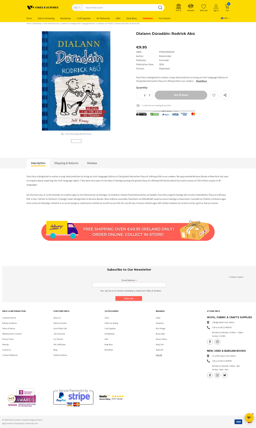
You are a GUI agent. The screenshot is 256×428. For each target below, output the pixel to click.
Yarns (107, 318)
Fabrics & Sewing (111, 323)
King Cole (160, 344)
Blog (55, 350)
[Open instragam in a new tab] (217, 342)
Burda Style (160, 334)
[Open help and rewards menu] (249, 417)
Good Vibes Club (60, 328)
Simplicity (160, 323)
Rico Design (160, 328)
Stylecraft (159, 350)
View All (159, 355)
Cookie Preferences (9, 355)
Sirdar (158, 318)
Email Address (129, 280)
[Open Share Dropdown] (225, 95)
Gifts (106, 339)
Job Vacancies (59, 334)
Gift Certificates (59, 344)
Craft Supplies (110, 328)
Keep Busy (109, 344)
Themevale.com (31, 423)
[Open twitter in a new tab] (225, 375)
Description (38, 163)
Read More (201, 80)
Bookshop (109, 350)
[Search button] (160, 7)
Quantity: (142, 87)
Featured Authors (60, 355)
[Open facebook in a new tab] (210, 342)
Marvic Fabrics (161, 339)
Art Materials (109, 334)
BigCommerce (36, 420)
